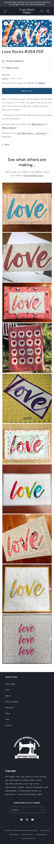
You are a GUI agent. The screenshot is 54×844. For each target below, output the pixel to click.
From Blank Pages (17, 830)
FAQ (7, 719)
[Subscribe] (41, 810)
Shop (7, 689)
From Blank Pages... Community (31, 133)
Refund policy (14, 834)
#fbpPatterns (37, 124)
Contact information (28, 838)
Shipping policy (41, 834)
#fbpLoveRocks (9, 127)
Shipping (5, 78)
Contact (8, 725)
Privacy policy (45, 830)
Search (8, 695)
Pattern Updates (11, 701)
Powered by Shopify (30, 830)
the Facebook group (33, 175)
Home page (10, 684)
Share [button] (7, 144)
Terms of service (27, 834)
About (7, 713)
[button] (5, 11)
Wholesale (9, 707)
